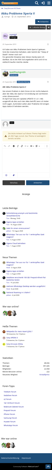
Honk (8, 268)
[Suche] (36, 3)
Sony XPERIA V (12, 337)
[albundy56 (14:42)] (14, 313)
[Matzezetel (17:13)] (10, 313)
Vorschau (14, 183)
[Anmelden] (42, 3)
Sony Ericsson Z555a (14, 344)
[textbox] (26, 160)
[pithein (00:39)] (5, 313)
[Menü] (48, 3)
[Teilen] (48, 27)
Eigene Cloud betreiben (16, 243)
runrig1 (7, 16)
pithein (8, 231)
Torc (7, 218)
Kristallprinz (44, 374)
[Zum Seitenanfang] (48, 466)
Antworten (38, 183)
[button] (6, 175)
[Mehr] (48, 44)
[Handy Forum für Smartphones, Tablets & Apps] (9, 3)
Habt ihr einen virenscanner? (18, 228)
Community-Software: (26, 466)
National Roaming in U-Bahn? (18, 292)
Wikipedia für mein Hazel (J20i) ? (19, 331)
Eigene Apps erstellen (15, 222)
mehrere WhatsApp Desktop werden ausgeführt (25, 286)
